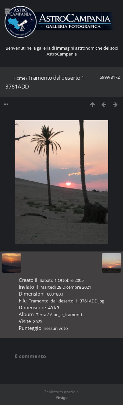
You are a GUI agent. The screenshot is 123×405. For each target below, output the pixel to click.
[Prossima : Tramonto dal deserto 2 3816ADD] (115, 104)
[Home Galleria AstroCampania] (61, 22)
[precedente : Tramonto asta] (104, 104)
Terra (41, 314)
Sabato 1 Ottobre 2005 (62, 280)
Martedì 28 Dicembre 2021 (65, 287)
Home (19, 78)
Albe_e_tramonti (66, 314)
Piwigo (62, 397)
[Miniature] (92, 104)
